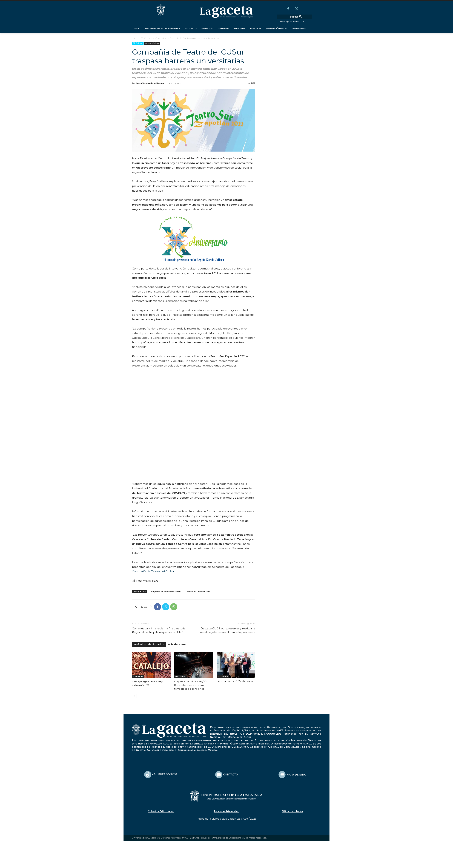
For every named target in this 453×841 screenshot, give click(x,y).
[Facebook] (288, 9)
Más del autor (177, 644)
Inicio (134, 38)
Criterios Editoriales (161, 811)
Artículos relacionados (149, 644)
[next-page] (140, 696)
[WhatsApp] (173, 606)
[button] (296, 17)
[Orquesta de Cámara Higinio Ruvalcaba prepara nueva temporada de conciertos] (193, 665)
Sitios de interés (292, 811)
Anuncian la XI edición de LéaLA (235, 681)
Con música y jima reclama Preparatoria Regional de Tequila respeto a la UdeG (158, 630)
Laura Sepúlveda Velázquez (150, 83)
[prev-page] (134, 696)
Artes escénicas (152, 43)
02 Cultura (146, 38)
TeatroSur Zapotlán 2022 (198, 591)
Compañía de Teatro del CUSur (153, 571)
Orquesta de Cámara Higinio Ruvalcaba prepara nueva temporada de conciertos (190, 685)
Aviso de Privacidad (226, 811)
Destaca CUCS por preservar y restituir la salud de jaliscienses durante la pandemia (227, 630)
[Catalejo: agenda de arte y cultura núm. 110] (151, 665)
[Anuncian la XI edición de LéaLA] (236, 665)
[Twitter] (296, 9)
